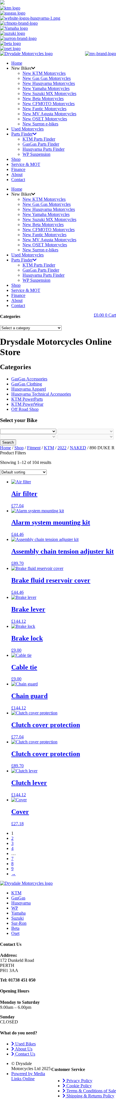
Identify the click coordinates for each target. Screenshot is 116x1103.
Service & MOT (25, 164)
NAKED (78, 447)
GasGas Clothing (26, 384)
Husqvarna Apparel (28, 389)
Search (8, 442)
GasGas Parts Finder (41, 144)
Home (16, 63)
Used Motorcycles (27, 129)
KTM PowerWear (27, 404)
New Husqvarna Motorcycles (49, 83)
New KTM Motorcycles (44, 73)
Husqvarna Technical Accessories (41, 394)
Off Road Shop (25, 409)
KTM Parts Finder (39, 139)
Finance (18, 169)
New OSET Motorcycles (45, 118)
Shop (16, 159)
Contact (18, 179)
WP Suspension (36, 154)
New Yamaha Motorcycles (46, 88)
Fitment (34, 447)
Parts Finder (22, 134)
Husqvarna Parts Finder (43, 149)
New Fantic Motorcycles (44, 108)
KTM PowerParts (27, 399)
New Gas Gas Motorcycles (47, 78)
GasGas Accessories (29, 378)
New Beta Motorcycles (43, 98)
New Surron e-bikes (40, 123)
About (17, 174)
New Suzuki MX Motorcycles (49, 93)
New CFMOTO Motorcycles (49, 103)
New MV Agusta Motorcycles (49, 113)
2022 (61, 447)
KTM (49, 447)
